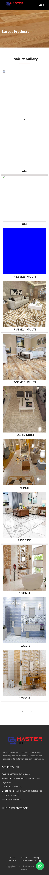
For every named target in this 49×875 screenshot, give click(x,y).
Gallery (36, 857)
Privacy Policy (27, 860)
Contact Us (12, 860)
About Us (24, 857)
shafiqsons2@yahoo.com (18, 774)
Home (12, 857)
